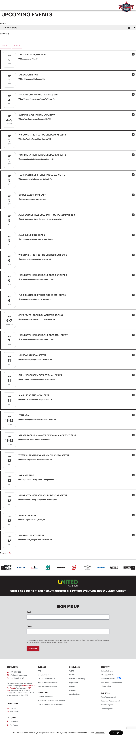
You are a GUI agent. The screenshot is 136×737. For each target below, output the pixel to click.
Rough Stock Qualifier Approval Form (51, 700)
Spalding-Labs (74, 694)
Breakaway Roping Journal (110, 701)
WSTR (71, 671)
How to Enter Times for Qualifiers (50, 704)
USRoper (72, 690)
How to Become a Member (47, 682)
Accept (116, 733)
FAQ (39, 671)
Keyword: (4, 34)
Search (5, 45)
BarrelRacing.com (107, 705)
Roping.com (73, 682)
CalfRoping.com (106, 708)
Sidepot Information (45, 675)
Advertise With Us (107, 675)
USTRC (72, 675)
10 (10, 552)
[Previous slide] (3, 568)
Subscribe (33, 649)
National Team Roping (77, 678)
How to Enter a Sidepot (46, 678)
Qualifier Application (45, 696)
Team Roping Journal (108, 697)
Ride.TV (72, 686)
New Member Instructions (47, 686)
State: (3, 23)
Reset (17, 45)
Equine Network (106, 671)
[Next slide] (133, 568)
